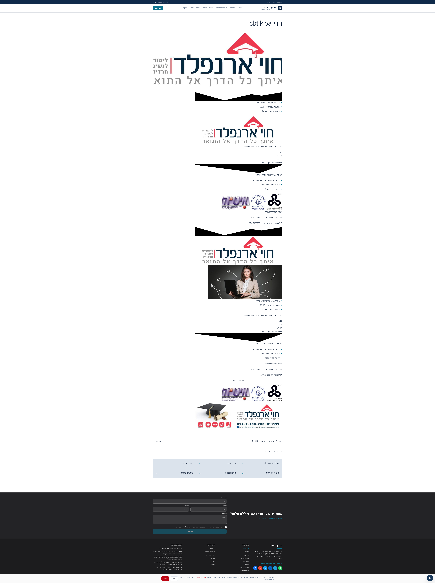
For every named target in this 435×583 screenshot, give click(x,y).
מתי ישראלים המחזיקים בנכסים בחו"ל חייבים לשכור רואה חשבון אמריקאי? (167, 553)
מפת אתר (246, 561)
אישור (165, 578)
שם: (280, 152)
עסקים (185, 8)
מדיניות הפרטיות (200, 577)
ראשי (240, 8)
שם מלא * (224, 498)
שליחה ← (189, 531)
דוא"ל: (279, 159)
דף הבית (246, 548)
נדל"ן (192, 8)
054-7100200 (254, 223)
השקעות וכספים (221, 8)
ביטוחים (232, 8)
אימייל (187, 506)
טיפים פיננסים (208, 8)
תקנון (247, 564)
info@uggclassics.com (160, 2)
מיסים (198, 8)
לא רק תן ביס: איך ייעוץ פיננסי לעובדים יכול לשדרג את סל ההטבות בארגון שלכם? (168, 563)
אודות (247, 552)
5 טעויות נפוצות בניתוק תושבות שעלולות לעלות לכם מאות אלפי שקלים (169, 568)
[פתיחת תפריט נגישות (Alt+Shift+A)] (430, 578)
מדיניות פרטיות (244, 567)
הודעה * (224, 514)
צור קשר (246, 555)
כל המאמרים (245, 558)
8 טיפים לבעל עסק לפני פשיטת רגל (170, 549)
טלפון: (279, 155)
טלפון (225, 506)
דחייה (174, 578)
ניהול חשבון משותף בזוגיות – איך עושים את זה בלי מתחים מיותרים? (168, 558)
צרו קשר (158, 8)
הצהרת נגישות (244, 571)
